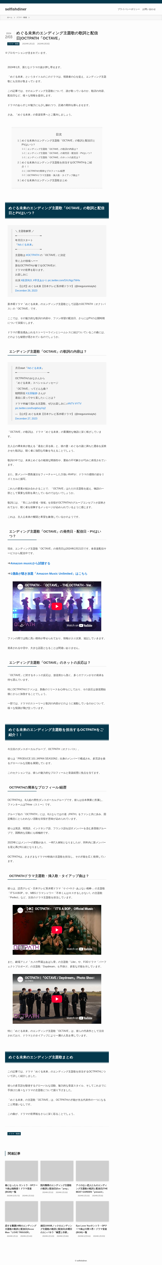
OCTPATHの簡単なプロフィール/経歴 (46, 171)
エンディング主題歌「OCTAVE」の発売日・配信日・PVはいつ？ (59, 153)
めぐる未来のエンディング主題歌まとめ (44, 180)
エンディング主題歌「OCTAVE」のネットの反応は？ (53, 157)
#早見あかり (40, 280)
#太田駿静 (31, 393)
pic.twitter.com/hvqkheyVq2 (30, 408)
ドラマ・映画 (13, 44)
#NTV (71, 403)
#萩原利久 (26, 280)
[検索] (155, 1)
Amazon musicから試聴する (30, 563)
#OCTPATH (32, 255)
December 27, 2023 (26, 418)
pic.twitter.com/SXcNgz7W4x (64, 280)
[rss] (151, 1)
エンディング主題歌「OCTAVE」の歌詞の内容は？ (52, 149)
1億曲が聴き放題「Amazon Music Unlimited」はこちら (49, 573)
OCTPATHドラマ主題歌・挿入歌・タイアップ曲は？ (53, 175)
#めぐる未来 (25, 244)
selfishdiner (15, 9)
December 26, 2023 (26, 290)
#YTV (78, 403)
